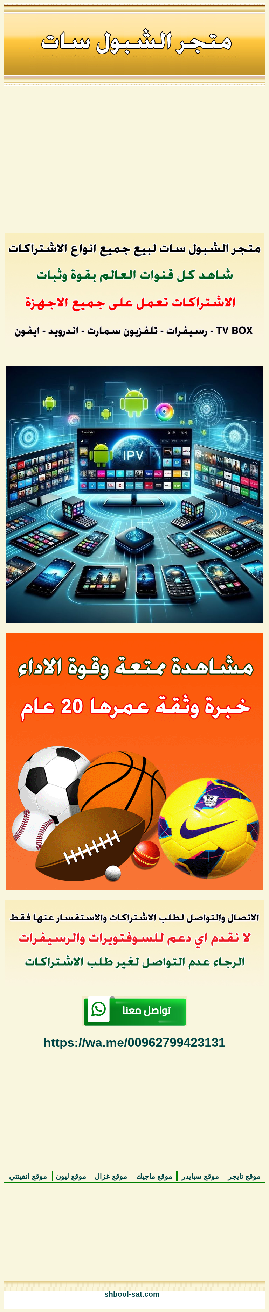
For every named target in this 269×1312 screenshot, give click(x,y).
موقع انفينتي (28, 1176)
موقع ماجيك (154, 1176)
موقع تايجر (244, 1176)
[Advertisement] (132, 158)
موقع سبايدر (200, 1176)
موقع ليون (71, 1176)
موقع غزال (111, 1176)
